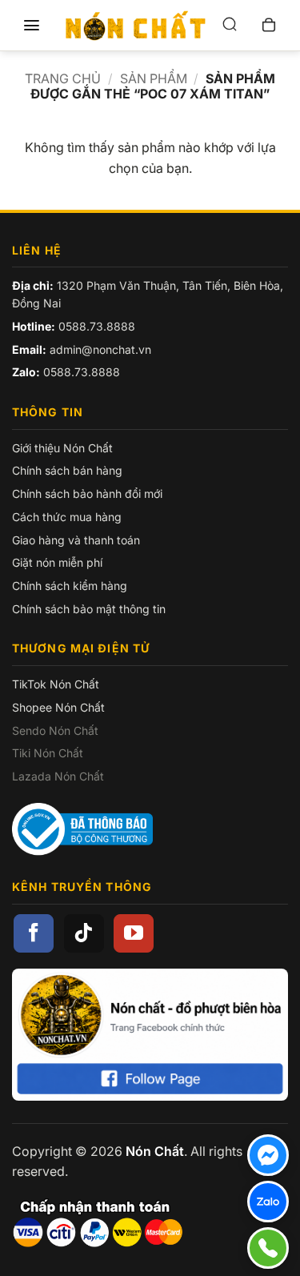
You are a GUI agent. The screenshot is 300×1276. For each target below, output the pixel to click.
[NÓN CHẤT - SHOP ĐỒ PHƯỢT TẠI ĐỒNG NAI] (135, 25)
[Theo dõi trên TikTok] (84, 933)
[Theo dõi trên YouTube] (134, 933)
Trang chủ (63, 78)
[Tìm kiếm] (229, 25)
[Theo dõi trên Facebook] (34, 933)
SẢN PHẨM (153, 78)
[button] (31, 25)
